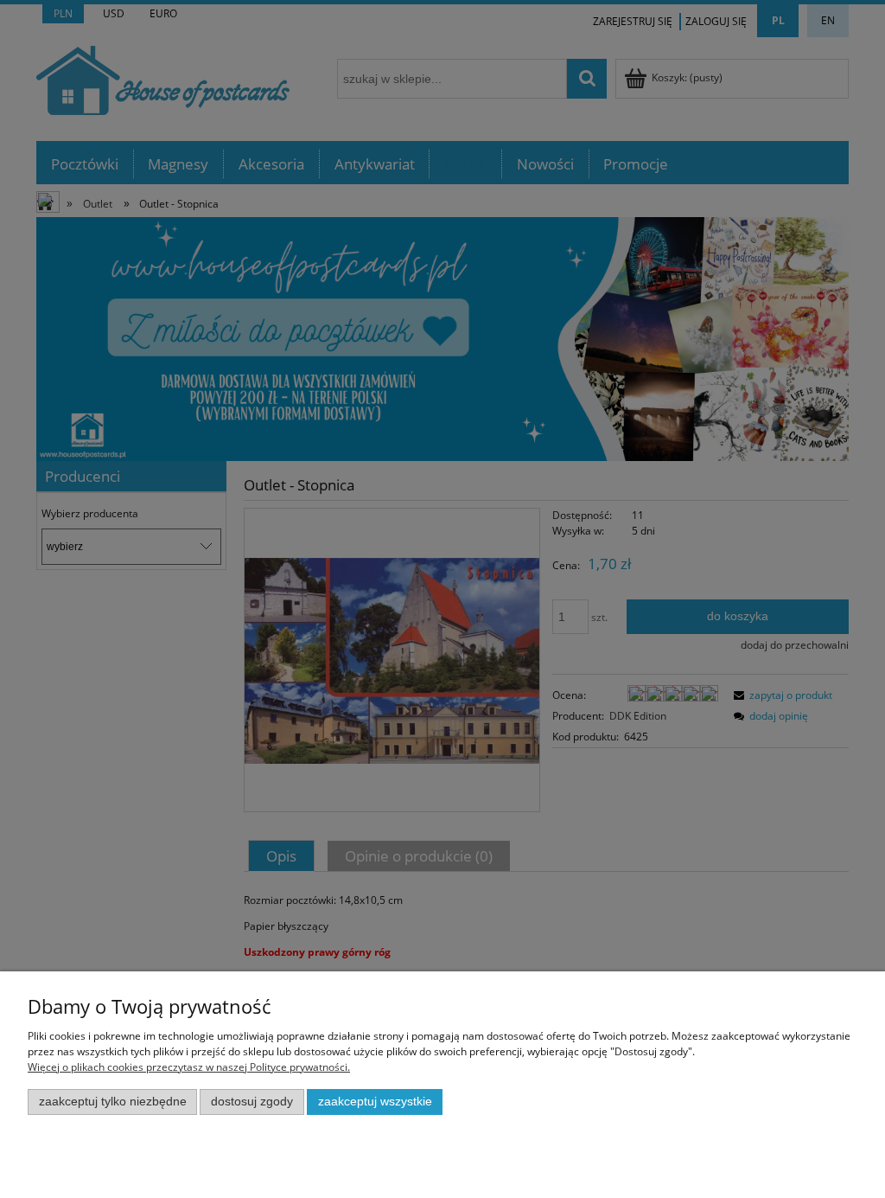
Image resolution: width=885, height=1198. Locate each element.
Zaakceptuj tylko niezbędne (113, 1101)
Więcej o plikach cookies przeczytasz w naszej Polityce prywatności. (189, 1067)
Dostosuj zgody (252, 1101)
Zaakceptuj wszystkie (375, 1101)
